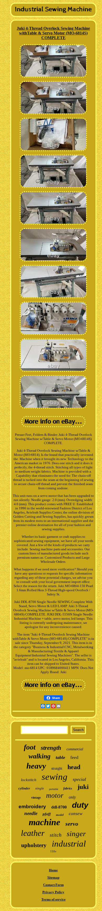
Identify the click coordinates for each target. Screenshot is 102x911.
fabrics (67, 788)
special (79, 779)
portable (53, 789)
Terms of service (53, 899)
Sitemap (53, 877)
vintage (36, 797)
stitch (55, 835)
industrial (69, 843)
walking (39, 756)
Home (53, 870)
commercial (74, 749)
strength (51, 748)
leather (32, 833)
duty (80, 805)
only (72, 797)
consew (75, 813)
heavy (36, 765)
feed (74, 757)
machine (44, 822)
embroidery (32, 806)
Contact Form (53, 885)
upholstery (34, 845)
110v (53, 851)
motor (55, 795)
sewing (54, 777)
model (60, 814)
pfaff (47, 814)
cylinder (24, 788)
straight (56, 768)
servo (71, 823)
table (60, 757)
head (73, 767)
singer (76, 833)
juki (83, 786)
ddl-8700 (59, 807)
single (39, 788)
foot (30, 747)
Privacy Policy (53, 892)
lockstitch (28, 780)
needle (30, 813)
